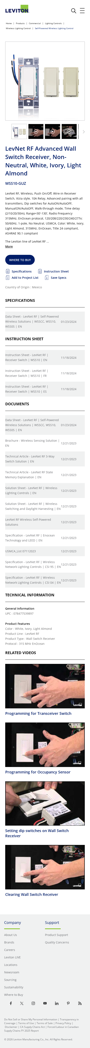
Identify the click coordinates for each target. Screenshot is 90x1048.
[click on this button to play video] (36, 131)
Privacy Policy (63, 1023)
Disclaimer (11, 1027)
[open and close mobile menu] (82, 10)
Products (20, 23)
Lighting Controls (53, 23)
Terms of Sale (45, 1023)
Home (9, 23)
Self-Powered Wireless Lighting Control (54, 28)
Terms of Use (26, 1023)
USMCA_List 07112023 (20, 551)
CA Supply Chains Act (32, 1027)
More (9, 246)
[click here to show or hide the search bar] (73, 10)
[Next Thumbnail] (83, 131)
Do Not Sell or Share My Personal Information (30, 1019)
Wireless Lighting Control (18, 28)
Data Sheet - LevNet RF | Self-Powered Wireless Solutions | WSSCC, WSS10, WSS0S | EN (32, 321)
